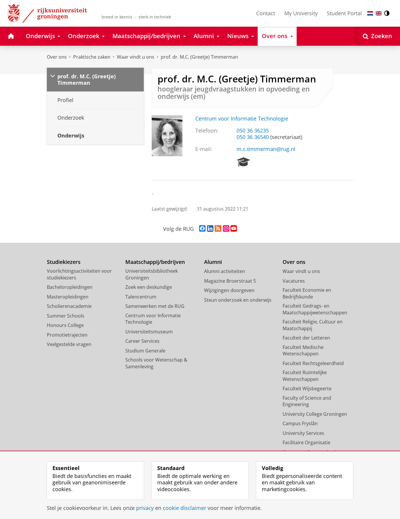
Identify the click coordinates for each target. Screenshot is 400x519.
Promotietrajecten (67, 335)
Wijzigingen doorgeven (229, 290)
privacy (145, 508)
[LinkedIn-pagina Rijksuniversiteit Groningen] (210, 228)
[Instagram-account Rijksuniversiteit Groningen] (226, 228)
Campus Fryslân (300, 423)
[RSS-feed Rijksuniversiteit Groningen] (218, 228)
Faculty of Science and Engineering (307, 401)
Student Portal (344, 13)
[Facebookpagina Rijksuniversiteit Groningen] (202, 228)
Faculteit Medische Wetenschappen (303, 350)
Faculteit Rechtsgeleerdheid (313, 363)
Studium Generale (145, 350)
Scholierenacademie (69, 306)
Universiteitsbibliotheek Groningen (151, 274)
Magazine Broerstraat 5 (230, 281)
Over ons (57, 57)
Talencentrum (140, 297)
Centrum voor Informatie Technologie (241, 118)
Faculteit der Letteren (306, 338)
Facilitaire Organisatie (306, 442)
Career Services (142, 341)
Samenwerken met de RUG (154, 306)
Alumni (213, 262)
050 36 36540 (253, 137)
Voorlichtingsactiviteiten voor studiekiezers (79, 274)
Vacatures (294, 281)
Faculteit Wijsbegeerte (307, 388)
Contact (265, 13)
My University (301, 13)
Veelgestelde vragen (69, 344)
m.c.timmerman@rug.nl (266, 149)
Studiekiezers (64, 262)
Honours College (65, 325)
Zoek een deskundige (148, 287)
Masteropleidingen (67, 297)
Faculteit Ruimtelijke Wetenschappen (305, 375)
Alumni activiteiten (224, 271)
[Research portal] (243, 162)
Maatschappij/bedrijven (155, 262)
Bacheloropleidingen (70, 287)
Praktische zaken (91, 57)
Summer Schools (65, 316)
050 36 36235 (253, 130)
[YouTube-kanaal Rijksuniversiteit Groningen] (233, 228)
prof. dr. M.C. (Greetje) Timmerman (199, 57)
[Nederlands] (370, 13)
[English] (379, 13)
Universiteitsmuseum (149, 331)
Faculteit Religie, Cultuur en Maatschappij (313, 325)
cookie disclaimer (184, 508)
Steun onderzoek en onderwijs (237, 300)
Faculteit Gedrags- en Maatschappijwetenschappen (315, 309)
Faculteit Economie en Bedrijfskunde (307, 293)
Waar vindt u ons (135, 57)
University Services (303, 433)
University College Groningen (315, 414)
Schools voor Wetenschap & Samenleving (156, 363)
